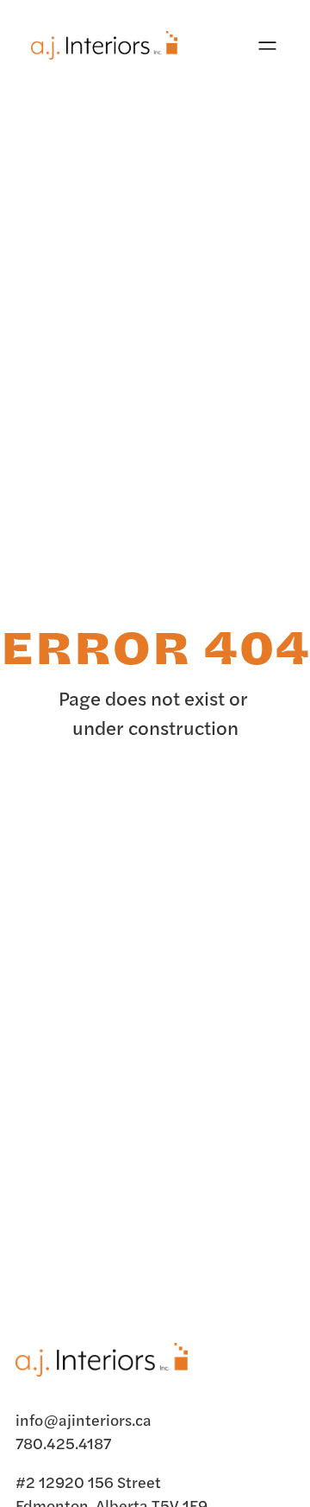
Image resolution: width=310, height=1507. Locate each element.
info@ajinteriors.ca (84, 1419)
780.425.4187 (63, 1442)
